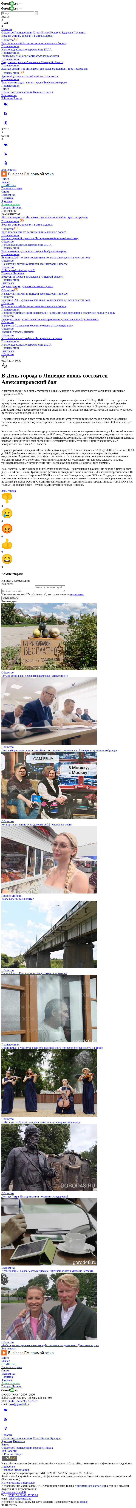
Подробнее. (8, 1466)
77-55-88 (33, 1495)
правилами (77, 594)
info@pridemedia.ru (20, 1498)
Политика (79, 32)
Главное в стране (11, 188)
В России (7, 98)
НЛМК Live (8, 185)
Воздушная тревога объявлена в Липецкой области (32, 62)
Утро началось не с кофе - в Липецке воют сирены (31, 338)
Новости (6, 29)
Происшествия (23, 32)
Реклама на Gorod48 (13, 1492)
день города (8, 490)
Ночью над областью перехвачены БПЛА (26, 49)
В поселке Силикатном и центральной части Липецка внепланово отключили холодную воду (58, 312)
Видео (5, 88)
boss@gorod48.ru (19, 1404)
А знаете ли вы (10, 204)
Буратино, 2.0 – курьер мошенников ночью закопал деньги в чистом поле (45, 257)
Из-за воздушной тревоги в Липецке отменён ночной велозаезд (39, 238)
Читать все (7, 282)
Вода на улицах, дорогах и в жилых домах (27, 35)
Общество (7, 32)
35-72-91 (33, 1400)
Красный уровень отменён (17, 331)
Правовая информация (15, 1469)
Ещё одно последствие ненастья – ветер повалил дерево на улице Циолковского (49, 319)
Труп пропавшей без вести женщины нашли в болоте (33, 43)
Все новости (8, 169)
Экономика (8, 194)
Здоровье (67, 32)
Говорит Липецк (43, 92)
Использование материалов (18, 1482)
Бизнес (45, 32)
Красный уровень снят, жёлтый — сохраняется (29, 76)
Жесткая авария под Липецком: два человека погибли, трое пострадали (44, 68)
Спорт (37, 32)
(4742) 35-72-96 (17, 1400)
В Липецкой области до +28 (18, 270)
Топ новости (9, 95)
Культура (55, 32)
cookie (83, 1501)
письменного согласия (90, 1485)
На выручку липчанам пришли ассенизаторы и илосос (34, 263)
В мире (17, 98)
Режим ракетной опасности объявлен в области (30, 55)
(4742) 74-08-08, (18, 1495)
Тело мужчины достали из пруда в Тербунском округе (34, 82)
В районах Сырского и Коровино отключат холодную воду (37, 325)
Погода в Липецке (12, 273)
